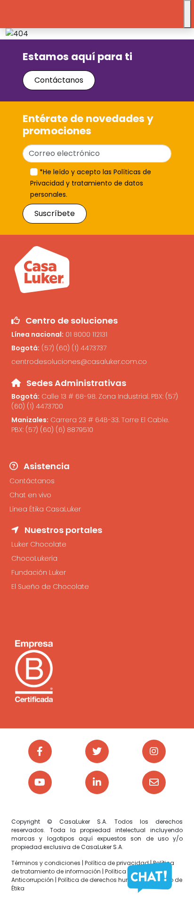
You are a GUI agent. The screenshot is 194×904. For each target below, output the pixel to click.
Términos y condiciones (46, 863)
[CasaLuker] (42, 268)
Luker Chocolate (38, 544)
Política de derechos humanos (103, 880)
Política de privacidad (117, 863)
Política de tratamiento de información (92, 867)
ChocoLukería (34, 558)
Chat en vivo (30, 495)
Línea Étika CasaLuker (45, 509)
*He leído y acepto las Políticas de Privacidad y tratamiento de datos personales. (90, 183)
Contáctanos (58, 80)
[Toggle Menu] (187, 14)
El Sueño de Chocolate (50, 586)
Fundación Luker (38, 572)
